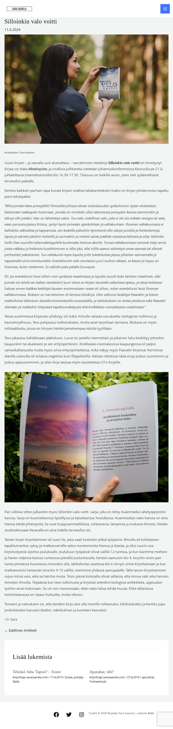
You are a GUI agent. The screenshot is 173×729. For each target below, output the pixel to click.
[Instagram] (81, 714)
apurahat (148, 677)
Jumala (78, 677)
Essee (69, 677)
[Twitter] (69, 714)
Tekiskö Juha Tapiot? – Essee (37, 672)
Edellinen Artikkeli (21, 630)
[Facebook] (56, 714)
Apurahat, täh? (101, 672)
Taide (16, 681)
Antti (151, 713)
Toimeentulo (98, 681)
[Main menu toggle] (165, 9)
